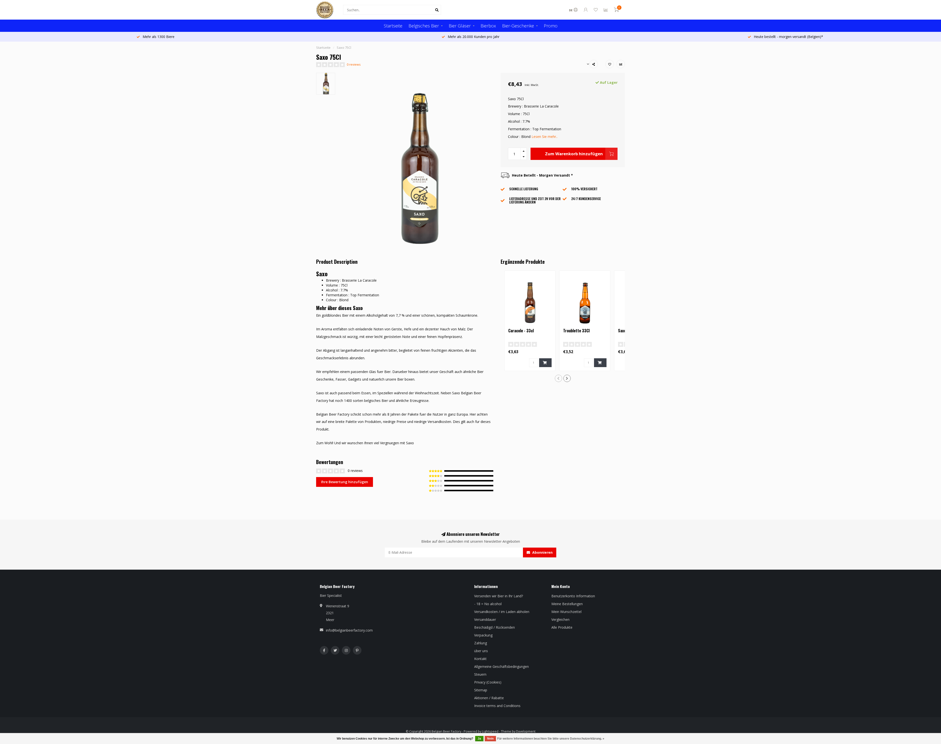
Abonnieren (542, 552)
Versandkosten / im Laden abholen (501, 611)
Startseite (393, 26)
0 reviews (354, 64)
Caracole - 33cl (521, 331)
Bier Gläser (460, 26)
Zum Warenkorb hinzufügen (574, 153)
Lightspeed (490, 731)
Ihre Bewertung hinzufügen (344, 482)
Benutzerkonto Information (573, 596)
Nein (490, 738)
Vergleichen (560, 619)
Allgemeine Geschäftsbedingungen (501, 666)
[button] (558, 378)
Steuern (480, 674)
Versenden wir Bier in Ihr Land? (498, 596)
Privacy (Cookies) (487, 682)
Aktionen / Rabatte (489, 698)
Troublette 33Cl (576, 331)
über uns (481, 650)
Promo (550, 26)
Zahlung (480, 643)
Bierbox (488, 26)
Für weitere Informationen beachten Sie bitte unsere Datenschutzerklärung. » (550, 738)
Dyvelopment (525, 731)
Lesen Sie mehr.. (544, 136)
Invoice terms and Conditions (497, 705)
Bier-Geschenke (518, 26)
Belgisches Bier (424, 26)
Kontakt (480, 658)
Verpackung (483, 635)
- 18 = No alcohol (488, 603)
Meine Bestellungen (567, 603)
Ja (479, 738)
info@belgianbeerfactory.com (349, 630)
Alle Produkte (561, 627)
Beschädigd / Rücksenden (494, 627)
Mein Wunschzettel (566, 611)
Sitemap (480, 690)
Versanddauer (485, 619)
